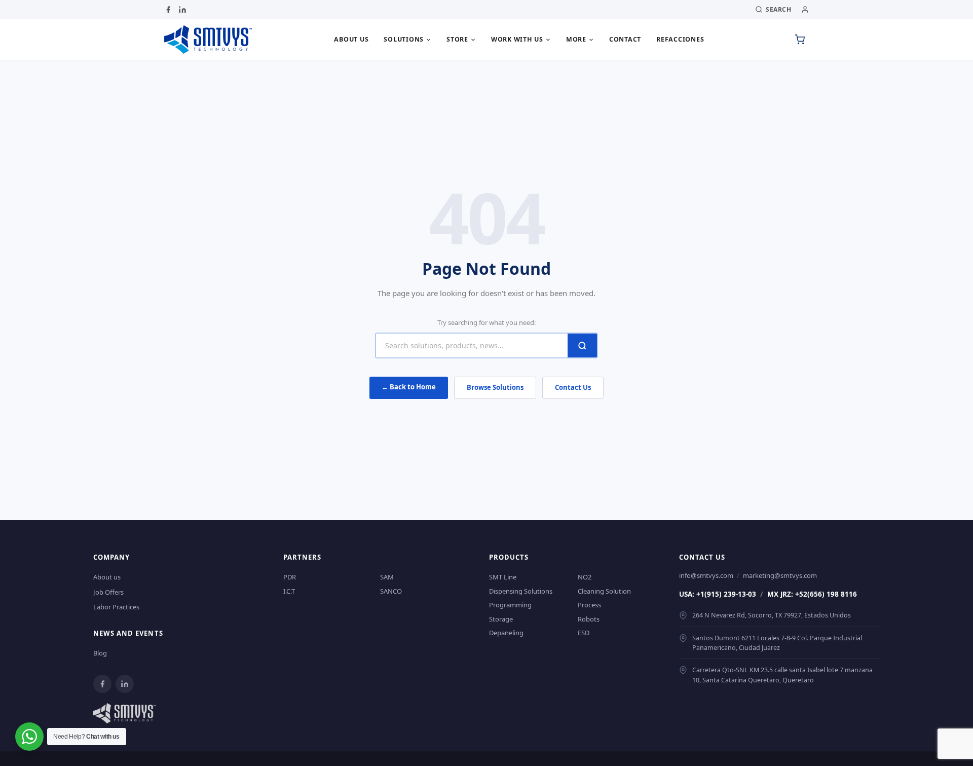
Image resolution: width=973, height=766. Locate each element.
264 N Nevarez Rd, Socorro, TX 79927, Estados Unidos (771, 615)
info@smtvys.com (706, 575)
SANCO (391, 591)
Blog (100, 653)
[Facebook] (168, 10)
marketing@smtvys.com (780, 575)
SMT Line (502, 576)
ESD (583, 632)
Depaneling (506, 632)
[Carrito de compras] (800, 39)
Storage (501, 619)
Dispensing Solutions (520, 591)
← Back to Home (409, 386)
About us (351, 39)
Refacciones (680, 39)
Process (589, 604)
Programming (510, 604)
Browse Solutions (495, 387)
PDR (289, 576)
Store (457, 39)
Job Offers (108, 592)
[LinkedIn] (182, 10)
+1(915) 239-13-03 (726, 594)
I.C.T (289, 591)
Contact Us (573, 387)
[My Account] (805, 9)
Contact (625, 39)
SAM (387, 576)
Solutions (404, 39)
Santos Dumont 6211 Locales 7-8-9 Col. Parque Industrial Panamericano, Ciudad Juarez (777, 643)
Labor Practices (116, 606)
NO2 (584, 576)
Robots (589, 619)
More (576, 39)
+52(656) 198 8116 (826, 594)
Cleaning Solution (604, 591)
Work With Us (517, 39)
